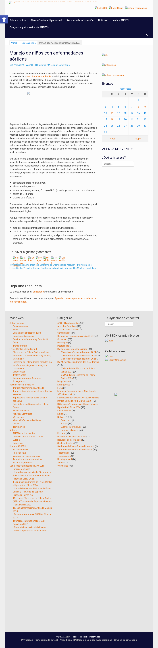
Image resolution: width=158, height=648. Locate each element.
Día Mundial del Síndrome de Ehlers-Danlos (78, 362)
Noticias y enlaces (21, 469)
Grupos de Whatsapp (125, 640)
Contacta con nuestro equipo (27, 333)
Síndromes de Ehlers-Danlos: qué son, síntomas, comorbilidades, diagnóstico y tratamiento (32, 355)
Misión (16, 329)
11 (112, 113)
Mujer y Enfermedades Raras (27, 420)
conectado (38, 291)
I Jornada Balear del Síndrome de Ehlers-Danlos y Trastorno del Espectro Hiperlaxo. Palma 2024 (32, 491)
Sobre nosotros (18, 20)
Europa (16, 440)
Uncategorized (64, 459)
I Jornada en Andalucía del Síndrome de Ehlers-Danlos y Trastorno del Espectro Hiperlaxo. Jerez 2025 (32, 475)
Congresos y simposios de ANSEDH (29, 27)
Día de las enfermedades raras (28, 436)
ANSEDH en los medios (24, 433)
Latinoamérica (64, 410)
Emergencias (19, 381)
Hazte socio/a (19, 453)
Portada (61, 433)
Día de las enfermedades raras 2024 (78, 352)
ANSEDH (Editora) (37, 65)
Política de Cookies (84, 640)
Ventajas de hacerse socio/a (26, 456)
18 (112, 119)
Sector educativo (21, 410)
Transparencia (20, 346)
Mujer (60, 414)
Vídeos (16, 423)
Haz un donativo (21, 449)
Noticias (102, 20)
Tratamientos (19, 375)
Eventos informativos (71, 427)
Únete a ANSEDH (121, 20)
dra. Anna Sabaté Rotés (39, 76)
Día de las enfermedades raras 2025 (78, 355)
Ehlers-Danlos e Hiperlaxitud (46, 20)
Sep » (138, 138)
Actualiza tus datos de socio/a (27, 459)
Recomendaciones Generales (27, 378)
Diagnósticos (32, 265)
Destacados (63, 346)
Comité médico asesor (24, 336)
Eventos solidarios (69, 430)
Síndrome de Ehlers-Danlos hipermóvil (75, 446)
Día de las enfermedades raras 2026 (78, 359)
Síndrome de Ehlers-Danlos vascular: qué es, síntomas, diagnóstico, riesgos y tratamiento (32, 365)
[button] (4, 19)
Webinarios (18, 417)
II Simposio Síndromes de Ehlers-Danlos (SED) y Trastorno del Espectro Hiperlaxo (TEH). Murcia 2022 (32, 501)
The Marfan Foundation (84, 268)
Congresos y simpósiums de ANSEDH (75, 336)
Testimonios (19, 427)
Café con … (66, 420)
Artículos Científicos (22, 414)
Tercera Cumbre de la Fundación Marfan (52, 268)
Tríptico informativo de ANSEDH (28, 388)
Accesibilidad (105, 640)
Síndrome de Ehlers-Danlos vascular (57, 265)
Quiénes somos (20, 326)
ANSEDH (67, 637)
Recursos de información (80, 20)
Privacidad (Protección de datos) (39, 640)
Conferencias (29, 43)
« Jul (112, 138)
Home (15, 43)
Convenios (18, 443)
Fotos (60, 388)
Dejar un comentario (60, 65)
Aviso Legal (66, 640)
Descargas (62, 342)
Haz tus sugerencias (23, 462)
